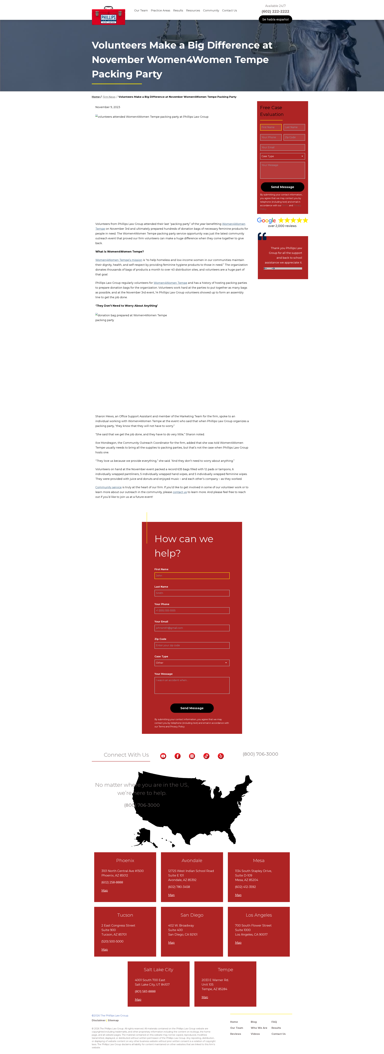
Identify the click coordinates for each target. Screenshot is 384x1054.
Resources (193, 10)
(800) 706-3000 (260, 754)
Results (178, 10)
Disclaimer (99, 1020)
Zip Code (160, 639)
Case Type (161, 656)
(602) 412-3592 (245, 887)
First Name (161, 569)
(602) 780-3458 (179, 887)
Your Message (163, 674)
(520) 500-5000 (112, 941)
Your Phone (161, 604)
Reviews (235, 1034)
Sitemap (113, 1020)
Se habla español (275, 19)
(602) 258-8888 (112, 882)
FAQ (274, 1021)
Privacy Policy (177, 726)
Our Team (141, 10)
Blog (254, 1021)
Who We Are (259, 1027)
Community (211, 10)
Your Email (161, 621)
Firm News (109, 96)
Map (104, 890)
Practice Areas (160, 10)
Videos (255, 1034)
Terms (285, 205)
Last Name (161, 586)
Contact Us (229, 10)
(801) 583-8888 (145, 991)
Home (96, 96)
